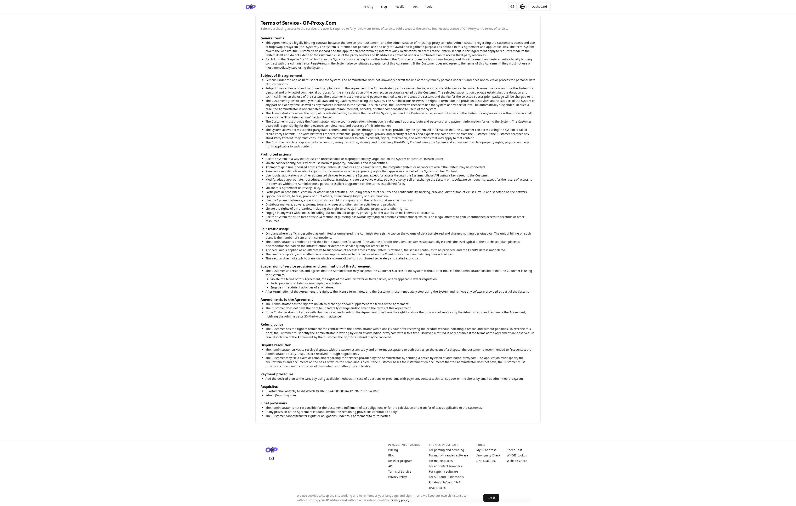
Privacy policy (400, 500)
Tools (428, 7)
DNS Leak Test (486, 461)
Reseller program (400, 461)
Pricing (368, 7)
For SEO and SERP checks (446, 477)
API (415, 7)
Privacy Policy (397, 477)
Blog (384, 7)
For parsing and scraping (446, 450)
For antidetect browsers (445, 466)
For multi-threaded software (448, 455)
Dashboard (539, 7)
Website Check (517, 461)
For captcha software (443, 471)
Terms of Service (399, 471)
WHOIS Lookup (517, 455)
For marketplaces (441, 461)
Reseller (400, 7)
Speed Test (514, 450)
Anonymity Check (488, 455)
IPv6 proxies (437, 488)
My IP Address (486, 450)
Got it (491, 498)
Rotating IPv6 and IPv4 (444, 482)
